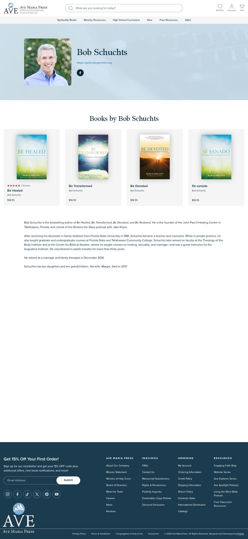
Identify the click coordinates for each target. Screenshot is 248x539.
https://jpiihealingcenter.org (94, 63)
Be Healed (15, 191)
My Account (184, 465)
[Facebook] (80, 72)
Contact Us (148, 472)
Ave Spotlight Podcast (226, 485)
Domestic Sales (186, 498)
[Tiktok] (27, 494)
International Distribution (192, 504)
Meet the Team (114, 491)
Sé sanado (199, 186)
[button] (242, 8)
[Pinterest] (47, 494)
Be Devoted (139, 186)
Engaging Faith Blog (225, 465)
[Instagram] (8, 494)
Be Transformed (80, 186)
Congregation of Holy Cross (129, 533)
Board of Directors (116, 485)
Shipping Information (189, 485)
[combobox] (124, 8)
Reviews (111, 511)
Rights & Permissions (154, 485)
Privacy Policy (79, 533)
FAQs (145, 465)
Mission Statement (116, 472)
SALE (188, 20)
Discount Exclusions (153, 504)
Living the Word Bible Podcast (226, 493)
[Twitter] (37, 494)
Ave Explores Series (225, 478)
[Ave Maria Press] (25, 8)
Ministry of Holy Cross (118, 478)
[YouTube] (57, 494)
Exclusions (153, 533)
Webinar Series (222, 472)
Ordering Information (190, 472)
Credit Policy (185, 478)
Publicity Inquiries (152, 491)
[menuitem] (67, 20)
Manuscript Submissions (155, 478)
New (149, 20)
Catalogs (183, 511)
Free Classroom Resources (223, 504)
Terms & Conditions (100, 533)
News (109, 504)
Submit (68, 480)
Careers (110, 498)
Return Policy (185, 491)
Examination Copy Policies (156, 498)
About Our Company (117, 465)
